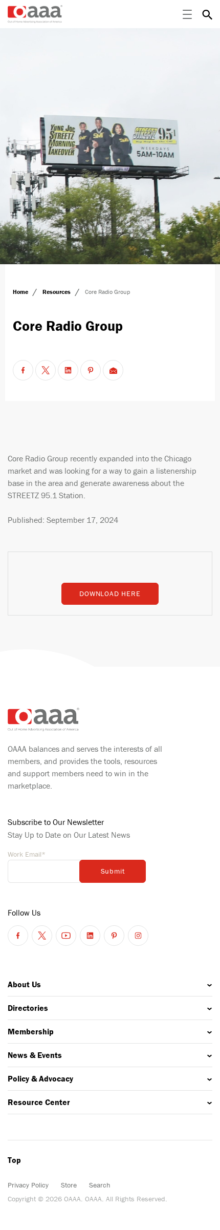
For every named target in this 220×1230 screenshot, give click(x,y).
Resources (57, 291)
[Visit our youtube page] (66, 935)
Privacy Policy (28, 1185)
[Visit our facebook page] (18, 935)
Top (14, 1160)
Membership (31, 1031)
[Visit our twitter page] (42, 935)
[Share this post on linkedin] (68, 370)
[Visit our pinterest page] (114, 935)
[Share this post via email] (113, 370)
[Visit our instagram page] (138, 935)
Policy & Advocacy (40, 1078)
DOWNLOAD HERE (109, 593)
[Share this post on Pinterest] (90, 370)
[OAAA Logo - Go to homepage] (35, 14)
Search (100, 1185)
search (207, 14)
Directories (28, 1008)
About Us (24, 984)
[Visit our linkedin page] (90, 935)
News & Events (35, 1055)
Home (21, 291)
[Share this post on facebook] (23, 370)
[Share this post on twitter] (45, 370)
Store (69, 1185)
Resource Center (39, 1102)
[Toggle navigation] (187, 14)
